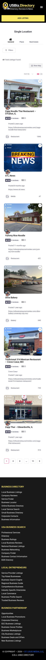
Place (22, 42)
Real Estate (33, 42)
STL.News (10, 175)
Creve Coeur (13, 372)
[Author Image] (7, 107)
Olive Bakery (11, 297)
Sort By (27, 74)
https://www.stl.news (16, 189)
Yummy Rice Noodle (15, 235)
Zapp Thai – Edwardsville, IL (19, 427)
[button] (41, 7)
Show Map (37, 66)
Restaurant (15, 136)
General (11, 42)
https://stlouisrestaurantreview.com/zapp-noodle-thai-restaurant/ (24, 129)
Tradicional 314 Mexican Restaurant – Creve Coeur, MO (23, 360)
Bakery (13, 320)
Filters (10, 50)
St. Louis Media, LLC (33, 651)
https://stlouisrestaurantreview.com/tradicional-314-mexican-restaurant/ (24, 380)
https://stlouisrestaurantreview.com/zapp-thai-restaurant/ (24, 442)
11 (33, 461)
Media (13, 196)
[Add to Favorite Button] (40, 81)
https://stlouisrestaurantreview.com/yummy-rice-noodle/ (24, 250)
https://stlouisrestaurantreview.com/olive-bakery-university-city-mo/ (24, 312)
